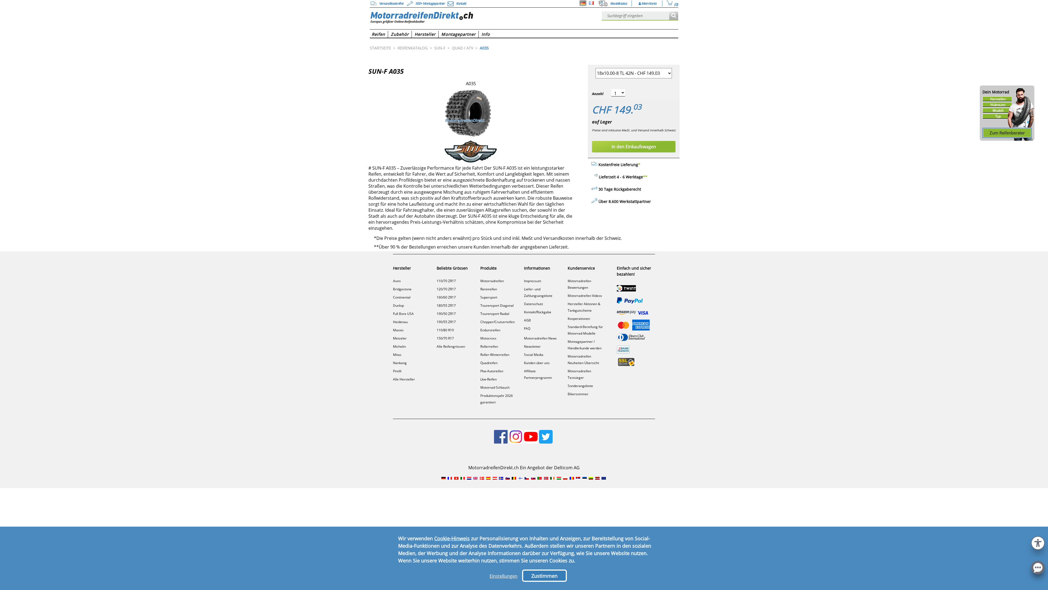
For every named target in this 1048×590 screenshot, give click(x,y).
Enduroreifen (490, 330)
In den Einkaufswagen (634, 147)
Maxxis (398, 330)
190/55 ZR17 (446, 322)
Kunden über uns (537, 363)
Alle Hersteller (404, 379)
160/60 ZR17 (446, 297)
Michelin (399, 346)
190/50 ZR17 (446, 313)
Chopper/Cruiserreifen (497, 322)
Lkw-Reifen (488, 379)
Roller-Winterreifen (494, 354)
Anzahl (597, 93)
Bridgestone (402, 289)
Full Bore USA (403, 313)
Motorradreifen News (540, 338)
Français (591, 3)
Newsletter (532, 346)
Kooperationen (579, 318)
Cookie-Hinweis (452, 538)
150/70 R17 (445, 338)
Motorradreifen (492, 281)
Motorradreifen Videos (585, 295)
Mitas (397, 354)
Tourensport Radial (494, 313)
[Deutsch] (582, 3)
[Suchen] (673, 15)
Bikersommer (578, 394)
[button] (1038, 542)
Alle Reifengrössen (451, 346)
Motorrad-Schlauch (495, 387)
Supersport (488, 297)
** (645, 176)
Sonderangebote (580, 386)
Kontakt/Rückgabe (537, 312)
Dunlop (398, 305)
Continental (401, 297)
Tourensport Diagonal (497, 305)
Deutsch (582, 3)
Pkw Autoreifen (491, 371)
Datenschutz (533, 304)
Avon (397, 281)
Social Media (533, 354)
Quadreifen (489, 363)
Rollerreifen (489, 346)
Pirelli (397, 371)
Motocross (488, 338)
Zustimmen (544, 576)
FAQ (527, 328)
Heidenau (400, 322)
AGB (527, 320)
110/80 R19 (445, 330)
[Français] (591, 3)
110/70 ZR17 (446, 281)
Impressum (532, 281)
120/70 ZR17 (446, 289)
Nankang (400, 363)
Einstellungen (503, 576)
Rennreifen (488, 289)
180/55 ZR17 (446, 305)
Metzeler (400, 338)
